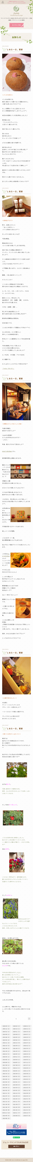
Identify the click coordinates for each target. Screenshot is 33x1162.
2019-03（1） (27, 1059)
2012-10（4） (16, 1093)
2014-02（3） (6, 1082)
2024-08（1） (16, 1034)
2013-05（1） (6, 1087)
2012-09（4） (27, 1093)
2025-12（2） (6, 1029)
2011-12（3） (6, 1101)
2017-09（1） (6, 1065)
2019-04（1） (16, 1059)
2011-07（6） (27, 1104)
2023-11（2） (6, 1043)
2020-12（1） (27, 1051)
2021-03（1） (16, 1051)
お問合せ (17, 1146)
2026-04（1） (6, 1026)
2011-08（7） (16, 1104)
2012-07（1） (6, 1096)
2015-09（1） (16, 1073)
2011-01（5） (27, 1110)
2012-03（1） (6, 1099)
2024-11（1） (16, 1031)
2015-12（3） (27, 1071)
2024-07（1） (27, 1034)
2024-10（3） (27, 1031)
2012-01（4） (27, 1099)
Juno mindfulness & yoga (18, 1160)
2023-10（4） (16, 1043)
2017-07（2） (27, 1065)
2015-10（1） (6, 1073)
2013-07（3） (27, 1085)
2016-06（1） (27, 1068)
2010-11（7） (16, 1113)
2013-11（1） (27, 1082)
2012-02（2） (16, 1099)
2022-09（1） (16, 1045)
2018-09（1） (6, 1062)
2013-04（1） (16, 1087)
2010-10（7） (27, 1113)
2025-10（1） (16, 1029)
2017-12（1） (27, 1062)
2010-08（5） (16, 1115)
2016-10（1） (16, 1068)
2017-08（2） (16, 1065)
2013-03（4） (27, 1087)
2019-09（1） (27, 1057)
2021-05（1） (27, 1048)
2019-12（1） (16, 1057)
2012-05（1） (27, 1096)
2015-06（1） (27, 1073)
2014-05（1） (6, 1079)
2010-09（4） (6, 1115)
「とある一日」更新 (14, 49)
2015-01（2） (16, 1076)
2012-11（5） (6, 1093)
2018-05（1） (16, 1062)
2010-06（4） (6, 1118)
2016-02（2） (6, 1071)
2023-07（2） (27, 1043)
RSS (27, 1160)
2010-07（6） (27, 1115)
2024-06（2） (6, 1037)
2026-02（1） (16, 1026)
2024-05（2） (16, 1037)
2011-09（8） (6, 1104)
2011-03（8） (6, 1110)
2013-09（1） (6, 1085)
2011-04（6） (27, 1107)
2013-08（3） (16, 1085)
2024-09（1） (6, 1034)
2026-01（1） (27, 1026)
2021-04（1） (6, 1051)
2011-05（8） (16, 1107)
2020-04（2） (27, 1054)
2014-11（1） (27, 1076)
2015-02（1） (6, 1076)
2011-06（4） (6, 1107)
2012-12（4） (27, 1090)
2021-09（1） (6, 1048)
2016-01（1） (16, 1071)
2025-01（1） (27, 1029)
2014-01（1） (16, 1082)
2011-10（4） (27, 1101)
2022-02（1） (27, 1045)
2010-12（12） (6, 1113)
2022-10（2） (6, 1045)
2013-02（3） (6, 1090)
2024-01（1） (27, 1040)
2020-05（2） (16, 1054)
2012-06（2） (16, 1096)
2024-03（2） (6, 1040)
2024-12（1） (6, 1031)
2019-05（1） (6, 1059)
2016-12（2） (6, 1068)
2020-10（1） (6, 1054)
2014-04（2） (16, 1079)
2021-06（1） (16, 1048)
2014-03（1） (27, 1079)
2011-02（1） (16, 1110)
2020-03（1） (6, 1057)
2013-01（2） (16, 1090)
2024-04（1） (27, 1037)
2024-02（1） (16, 1040)
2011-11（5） (16, 1101)
